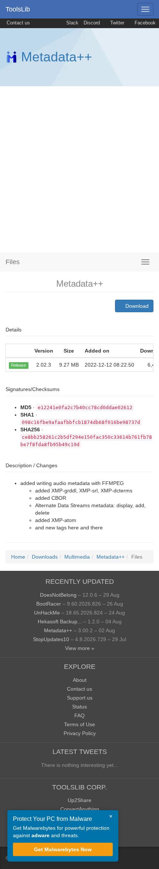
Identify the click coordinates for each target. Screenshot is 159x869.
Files (13, 262)
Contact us (17, 23)
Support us (79, 698)
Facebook (144, 23)
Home (18, 557)
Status (79, 707)
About (80, 680)
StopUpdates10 (51, 639)
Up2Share (79, 800)
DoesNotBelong (58, 595)
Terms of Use (79, 724)
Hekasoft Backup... (60, 621)
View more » (79, 648)
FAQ (79, 715)
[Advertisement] (79, 169)
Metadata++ (56, 56)
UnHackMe (47, 613)
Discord (92, 23)
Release (18, 365)
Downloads (45, 557)
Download (136, 306)
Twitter (116, 23)
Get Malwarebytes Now (63, 849)
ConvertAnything (79, 809)
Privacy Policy (80, 733)
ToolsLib (18, 9)
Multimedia (77, 557)
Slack (71, 23)
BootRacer (48, 604)
